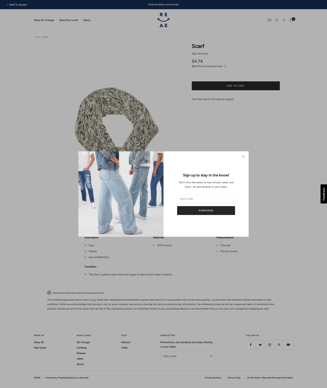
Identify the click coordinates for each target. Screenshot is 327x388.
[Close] (243, 156)
